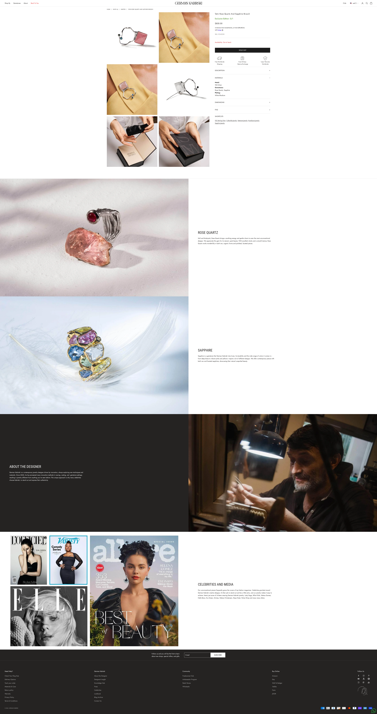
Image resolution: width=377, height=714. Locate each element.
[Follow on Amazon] (364, 679)
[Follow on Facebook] (359, 676)
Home (108, 9)
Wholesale (186, 686)
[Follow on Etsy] (369, 679)
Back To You (35, 3)
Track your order (10, 683)
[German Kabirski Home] (365, 691)
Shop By (7, 3)
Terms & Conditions (11, 701)
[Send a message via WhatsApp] (373, 710)
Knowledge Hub (99, 683)
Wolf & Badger (277, 683)
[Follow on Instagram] (364, 676)
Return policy (9, 690)
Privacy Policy (9, 697)
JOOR (274, 694)
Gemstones (17, 3)
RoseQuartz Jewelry (253, 121)
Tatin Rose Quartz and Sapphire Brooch (140, 9)
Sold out (242, 50)
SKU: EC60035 (219, 34)
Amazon (275, 676)
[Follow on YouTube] (359, 679)
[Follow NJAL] (364, 682)
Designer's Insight (100, 679)
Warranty (8, 694)
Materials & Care (10, 686)
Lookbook (97, 694)
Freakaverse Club (188, 676)
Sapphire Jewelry (220, 123)
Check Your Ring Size (12, 676)
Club (344, 3)
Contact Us (97, 701)
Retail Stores (187, 683)
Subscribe (218, 655)
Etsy (273, 679)
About (26, 3)
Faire (273, 690)
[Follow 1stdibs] (359, 682)
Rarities (123, 9)
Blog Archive (98, 697)
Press (96, 686)
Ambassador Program (190, 679)
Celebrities (97, 690)
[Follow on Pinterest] (369, 676)
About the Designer (100, 676)
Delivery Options (10, 679)
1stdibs (274, 686)
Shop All (115, 9)
